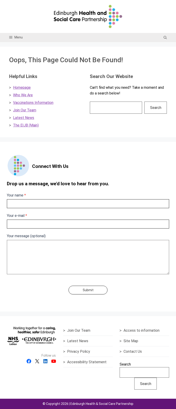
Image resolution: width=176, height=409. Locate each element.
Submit (88, 290)
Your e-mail (17, 215)
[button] (165, 37)
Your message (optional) (26, 236)
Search (155, 107)
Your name (16, 195)
